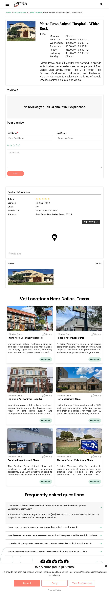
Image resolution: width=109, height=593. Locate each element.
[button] (54, 237)
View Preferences (82, 583)
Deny (54, 583)
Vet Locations (19, 12)
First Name (12, 133)
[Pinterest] (60, 562)
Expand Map (89, 221)
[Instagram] (48, 562)
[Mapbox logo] (15, 253)
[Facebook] (42, 562)
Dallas (39, 12)
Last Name (62, 133)
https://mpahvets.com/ (46, 210)
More (99, 263)
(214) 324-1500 (58, 514)
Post (15, 173)
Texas (31, 12)
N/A (37, 207)
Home (8, 12)
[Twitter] (54, 562)
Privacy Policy (54, 590)
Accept (27, 583)
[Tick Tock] (66, 562)
